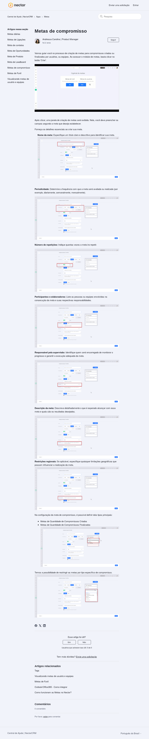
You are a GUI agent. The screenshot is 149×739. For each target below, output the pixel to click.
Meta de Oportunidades (18, 50)
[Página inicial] (16, 5)
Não (84, 642)
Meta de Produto (15, 56)
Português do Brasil (130, 733)
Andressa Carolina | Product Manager (60, 39)
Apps (38, 16)
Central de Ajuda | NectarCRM (20, 16)
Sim (69, 642)
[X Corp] (40, 625)
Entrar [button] (136, 5)
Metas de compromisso (18, 67)
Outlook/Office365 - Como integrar (51, 686)
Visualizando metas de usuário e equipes (18, 80)
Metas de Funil (14, 73)
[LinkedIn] (44, 625)
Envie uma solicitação (86, 656)
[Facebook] (36, 625)
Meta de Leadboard (16, 61)
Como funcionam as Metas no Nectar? (53, 692)
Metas (46, 16)
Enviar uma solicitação (119, 5)
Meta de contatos (15, 45)
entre (45, 716)
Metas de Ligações (16, 39)
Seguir (113, 39)
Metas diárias (13, 33)
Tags (37, 670)
